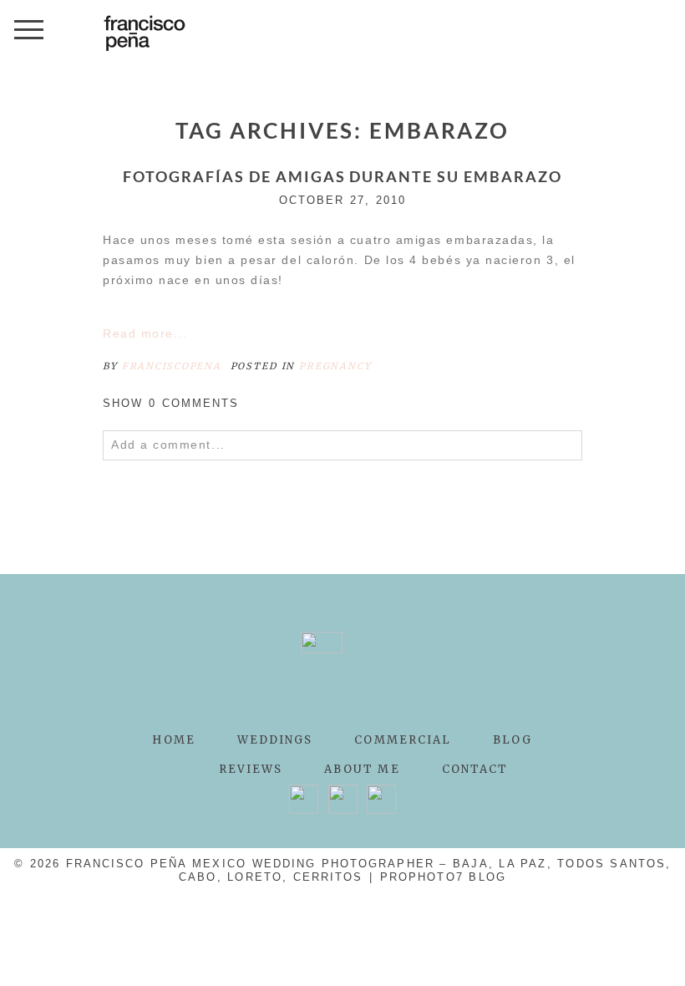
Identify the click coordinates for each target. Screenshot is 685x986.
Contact (475, 769)
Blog (512, 740)
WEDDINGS (275, 740)
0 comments (171, 403)
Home (173, 740)
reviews (251, 769)
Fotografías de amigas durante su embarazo (342, 177)
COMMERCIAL (402, 740)
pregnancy (335, 366)
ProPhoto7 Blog (443, 877)
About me (361, 769)
